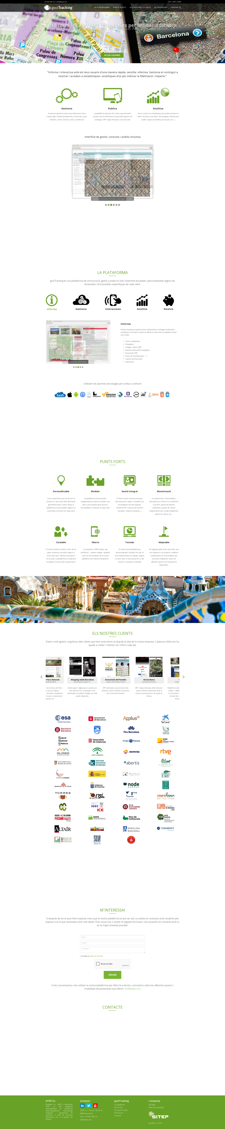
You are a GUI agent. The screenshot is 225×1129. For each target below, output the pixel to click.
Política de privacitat (156, 1107)
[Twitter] (89, 1106)
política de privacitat (96, 956)
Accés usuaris (112, 55)
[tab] (55, 302)
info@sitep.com (133, 988)
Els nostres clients (140, 7)
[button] (17, 31)
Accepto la (92, 956)
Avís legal (152, 1105)
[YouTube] (96, 1106)
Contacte (176, 7)
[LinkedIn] (83, 1106)
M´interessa (118, 1113)
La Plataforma (101, 7)
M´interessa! (160, 7)
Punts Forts (119, 7)
